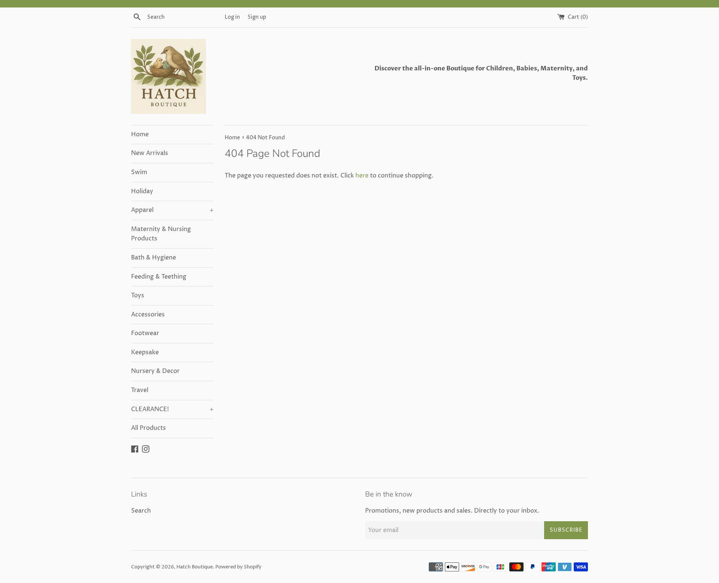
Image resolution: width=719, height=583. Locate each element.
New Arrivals (149, 153)
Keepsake (145, 352)
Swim (139, 172)
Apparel (172, 210)
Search (141, 511)
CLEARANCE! (172, 409)
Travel (139, 390)
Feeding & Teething (158, 277)
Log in (232, 17)
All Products (148, 428)
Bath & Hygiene (153, 257)
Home (140, 134)
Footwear (145, 333)
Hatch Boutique (194, 567)
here (361, 175)
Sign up (257, 17)
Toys (137, 295)
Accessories (148, 314)
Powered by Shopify (238, 567)
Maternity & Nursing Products (161, 234)
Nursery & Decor (155, 371)
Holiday (142, 191)
